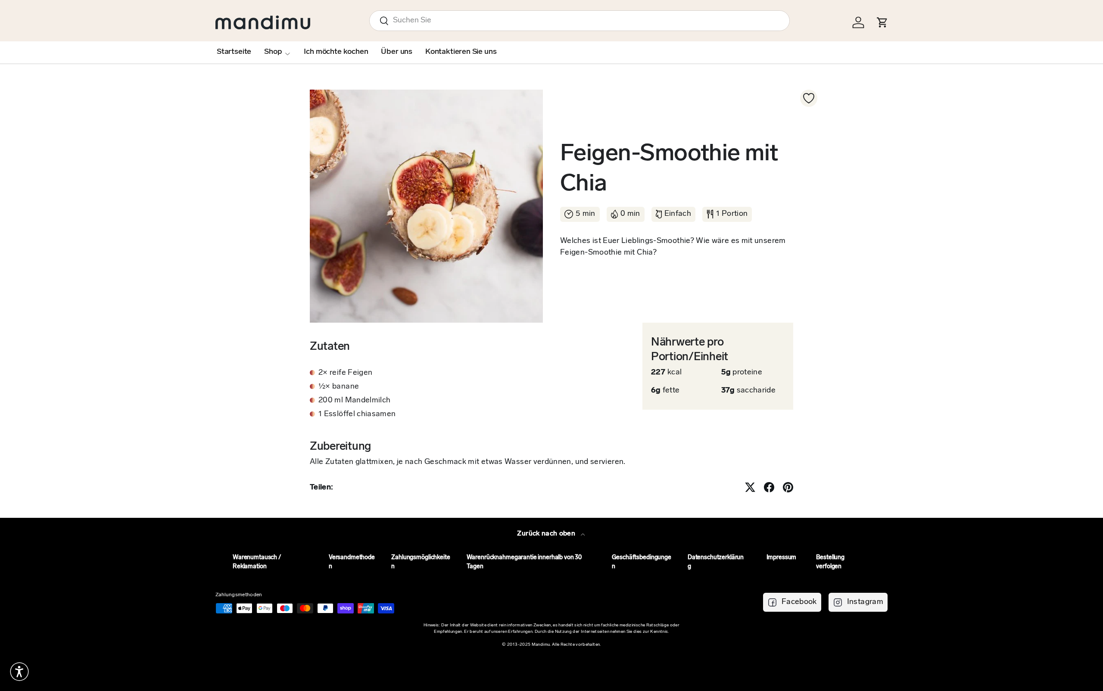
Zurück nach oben (547, 533)
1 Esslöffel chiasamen (357, 414)
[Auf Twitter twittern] (750, 487)
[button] (19, 671)
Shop (273, 52)
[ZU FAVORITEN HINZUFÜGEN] (808, 98)
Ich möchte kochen (336, 52)
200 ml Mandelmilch (354, 401)
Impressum (781, 557)
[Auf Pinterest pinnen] (788, 487)
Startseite (234, 52)
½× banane (338, 387)
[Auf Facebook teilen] (769, 487)
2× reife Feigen (345, 373)
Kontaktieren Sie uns (460, 52)
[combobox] (579, 21)
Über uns (396, 52)
